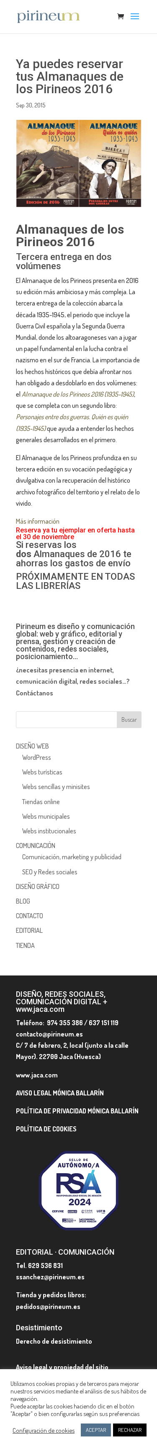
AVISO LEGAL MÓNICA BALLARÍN (60, 1093)
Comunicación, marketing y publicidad (71, 857)
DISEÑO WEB (32, 746)
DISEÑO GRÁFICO (37, 886)
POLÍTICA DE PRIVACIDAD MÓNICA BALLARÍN (77, 1111)
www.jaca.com (37, 1075)
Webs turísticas (42, 772)
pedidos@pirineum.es (48, 1306)
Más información (37, 521)
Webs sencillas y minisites (56, 786)
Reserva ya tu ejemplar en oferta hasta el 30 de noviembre (75, 533)
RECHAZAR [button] (130, 1429)
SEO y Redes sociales (49, 872)
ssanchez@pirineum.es (50, 1277)
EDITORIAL (29, 930)
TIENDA (25, 945)
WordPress (36, 757)
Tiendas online (41, 801)
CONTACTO (29, 916)
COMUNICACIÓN (35, 845)
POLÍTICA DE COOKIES (46, 1129)
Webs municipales (46, 816)
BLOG (23, 901)
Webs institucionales (49, 831)
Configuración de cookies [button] (44, 1430)
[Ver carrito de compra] (122, 17)
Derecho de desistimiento (54, 1341)
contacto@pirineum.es (49, 1034)
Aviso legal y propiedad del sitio (62, 1367)
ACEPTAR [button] (96, 1429)
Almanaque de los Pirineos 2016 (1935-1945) (78, 394)
